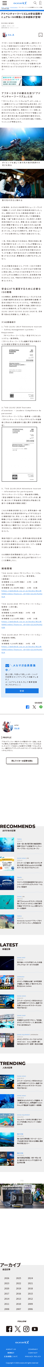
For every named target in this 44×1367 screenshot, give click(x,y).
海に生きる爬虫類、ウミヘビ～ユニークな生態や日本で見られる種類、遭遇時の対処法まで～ (30, 1141)
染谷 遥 (11, 35)
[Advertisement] (22, 794)
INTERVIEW (20, 977)
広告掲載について (11, 1356)
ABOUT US (11, 1349)
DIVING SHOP (21, 1015)
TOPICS (19, 839)
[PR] (22, 1208)
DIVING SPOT (21, 957)
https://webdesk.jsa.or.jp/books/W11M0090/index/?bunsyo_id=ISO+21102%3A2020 (22, 624)
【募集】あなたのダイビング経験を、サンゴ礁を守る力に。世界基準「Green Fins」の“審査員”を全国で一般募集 (29, 1102)
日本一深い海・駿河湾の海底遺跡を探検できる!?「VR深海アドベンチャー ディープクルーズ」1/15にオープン (29, 846)
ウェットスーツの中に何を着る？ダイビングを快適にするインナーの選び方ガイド (29, 1122)
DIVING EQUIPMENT (23, 1034)
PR (28, 858)
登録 (22, 690)
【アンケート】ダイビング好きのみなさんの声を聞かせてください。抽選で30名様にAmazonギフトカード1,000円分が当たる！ (30, 1004)
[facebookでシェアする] (27, 708)
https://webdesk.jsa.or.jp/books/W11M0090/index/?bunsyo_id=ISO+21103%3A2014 (22, 649)
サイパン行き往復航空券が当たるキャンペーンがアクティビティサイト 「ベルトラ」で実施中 (30, 884)
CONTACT (33, 1353)
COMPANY (33, 1349)
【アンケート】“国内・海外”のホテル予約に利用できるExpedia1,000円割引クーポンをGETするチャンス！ (29, 865)
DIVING (19, 896)
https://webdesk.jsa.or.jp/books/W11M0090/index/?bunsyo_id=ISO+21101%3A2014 (22, 594)
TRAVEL (19, 877)
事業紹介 (10, 1353)
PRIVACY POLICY (33, 1356)
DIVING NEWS (7, 23)
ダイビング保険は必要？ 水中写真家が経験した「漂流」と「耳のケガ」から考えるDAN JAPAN (29, 983)
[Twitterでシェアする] (34, 708)
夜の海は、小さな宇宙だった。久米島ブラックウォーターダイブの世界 (29, 963)
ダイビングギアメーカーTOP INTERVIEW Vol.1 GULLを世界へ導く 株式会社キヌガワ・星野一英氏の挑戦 (30, 1041)
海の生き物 (20, 1134)
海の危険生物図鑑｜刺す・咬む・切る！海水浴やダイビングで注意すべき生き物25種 (29, 1160)
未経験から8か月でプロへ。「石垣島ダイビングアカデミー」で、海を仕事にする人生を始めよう (30, 1022)
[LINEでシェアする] (41, 708)
